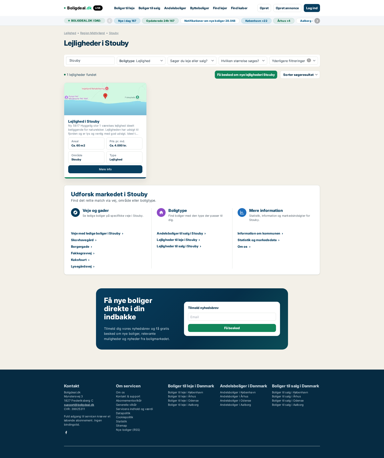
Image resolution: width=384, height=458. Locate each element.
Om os (243, 247)
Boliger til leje (124, 8)
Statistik (121, 421)
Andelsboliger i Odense (235, 400)
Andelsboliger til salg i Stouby (180, 233)
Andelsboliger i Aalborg (235, 404)
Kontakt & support (128, 396)
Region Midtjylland (92, 33)
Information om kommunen (259, 233)
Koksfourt (79, 260)
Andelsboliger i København (238, 392)
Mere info (105, 169)
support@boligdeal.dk (79, 404)
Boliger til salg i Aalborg (288, 404)
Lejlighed (70, 33)
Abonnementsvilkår (129, 400)
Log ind (312, 8)
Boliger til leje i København (185, 392)
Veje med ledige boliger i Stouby (95, 233)
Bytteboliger (199, 8)
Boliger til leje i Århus (182, 396)
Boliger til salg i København (290, 392)
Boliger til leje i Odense (183, 400)
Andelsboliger (175, 8)
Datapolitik (123, 413)
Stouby (114, 33)
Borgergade (80, 247)
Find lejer (220, 8)
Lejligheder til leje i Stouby (177, 240)
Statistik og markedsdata (257, 240)
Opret (264, 8)
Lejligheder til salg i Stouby (177, 246)
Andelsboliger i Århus (234, 396)
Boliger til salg (149, 8)
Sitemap (121, 425)
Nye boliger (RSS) (128, 429)
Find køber (239, 8)
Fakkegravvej (81, 253)
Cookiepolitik (124, 417)
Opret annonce (287, 8)
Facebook (66, 432)
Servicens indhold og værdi (134, 409)
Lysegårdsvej (81, 266)
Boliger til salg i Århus (286, 396)
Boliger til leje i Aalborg (183, 404)
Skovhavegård (82, 240)
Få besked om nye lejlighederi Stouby (246, 75)
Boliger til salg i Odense (288, 400)
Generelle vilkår (126, 404)
